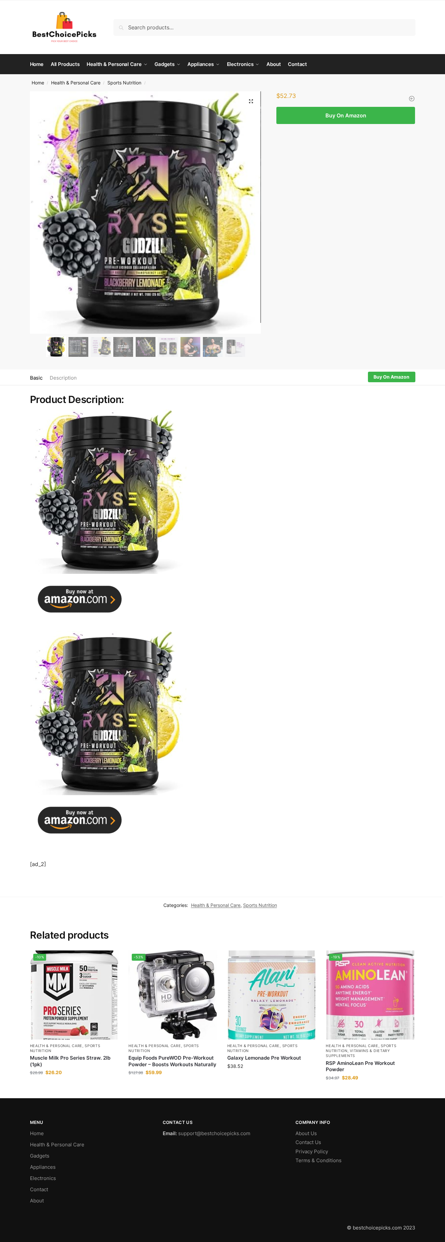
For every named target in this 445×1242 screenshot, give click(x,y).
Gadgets (39, 1156)
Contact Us (308, 1142)
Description (63, 378)
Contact (39, 1189)
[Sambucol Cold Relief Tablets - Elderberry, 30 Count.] (411, 98)
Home (38, 82)
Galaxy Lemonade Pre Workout (264, 1058)
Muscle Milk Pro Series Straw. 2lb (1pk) (70, 1061)
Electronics (43, 1178)
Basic (36, 378)
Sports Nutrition (124, 82)
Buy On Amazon (345, 115)
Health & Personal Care (75, 82)
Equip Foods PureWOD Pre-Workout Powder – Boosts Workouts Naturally (172, 1061)
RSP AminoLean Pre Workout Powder (360, 1066)
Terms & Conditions (318, 1160)
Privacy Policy (311, 1151)
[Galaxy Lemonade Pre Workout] (271, 995)
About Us (306, 1133)
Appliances (43, 1167)
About (37, 1200)
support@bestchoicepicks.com (214, 1133)
